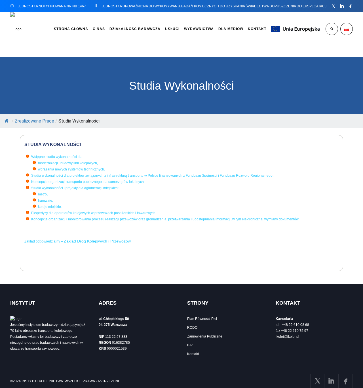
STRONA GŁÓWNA (71, 29)
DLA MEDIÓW (230, 29)
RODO (192, 328)
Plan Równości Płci (202, 319)
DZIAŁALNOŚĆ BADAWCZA (135, 29)
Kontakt (193, 354)
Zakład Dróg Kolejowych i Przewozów (97, 241)
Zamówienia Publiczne (204, 336)
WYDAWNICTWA (199, 29)
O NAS (99, 29)
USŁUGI (172, 29)
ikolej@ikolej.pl (287, 337)
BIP (190, 345)
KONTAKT (257, 29)
